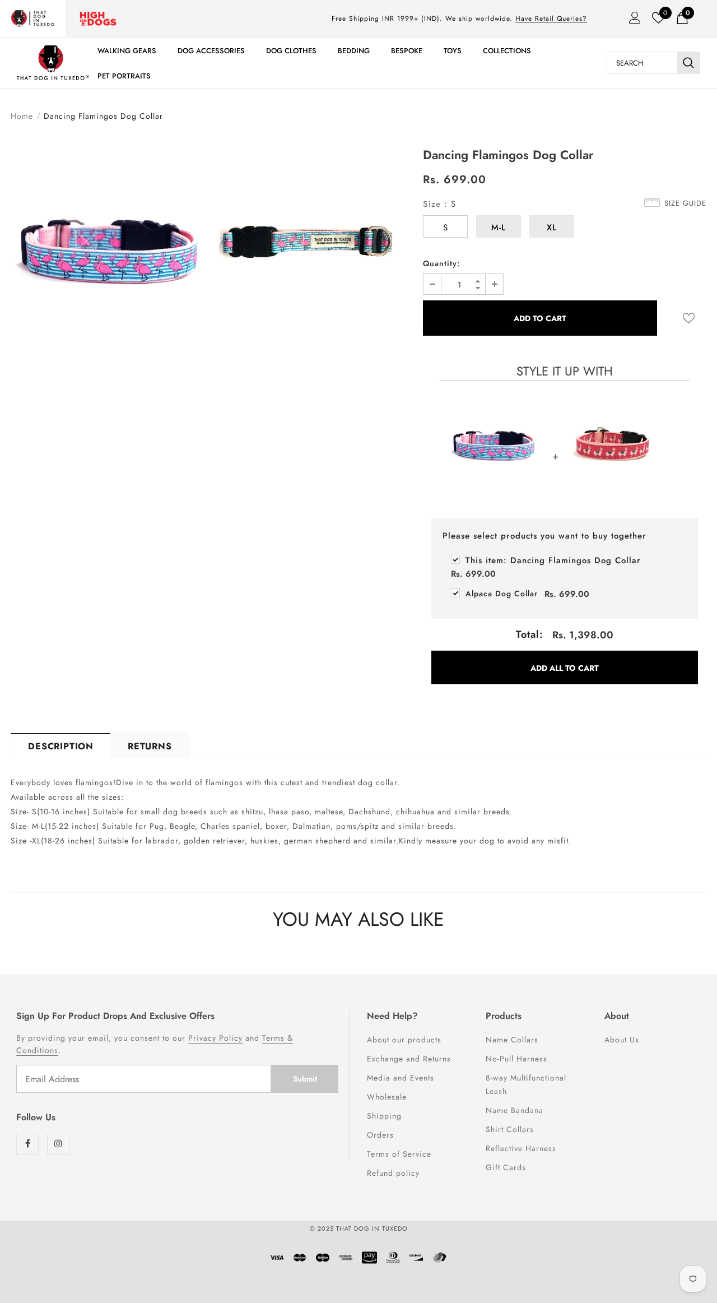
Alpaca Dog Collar (501, 593)
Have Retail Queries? (551, 18)
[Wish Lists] (688, 318)
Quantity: (441, 263)
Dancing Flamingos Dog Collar (553, 560)
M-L (498, 227)
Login (631, 20)
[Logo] (53, 62)
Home (22, 116)
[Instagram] (58, 1144)
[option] (108, 250)
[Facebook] (27, 1144)
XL (552, 227)
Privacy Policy (215, 1038)
